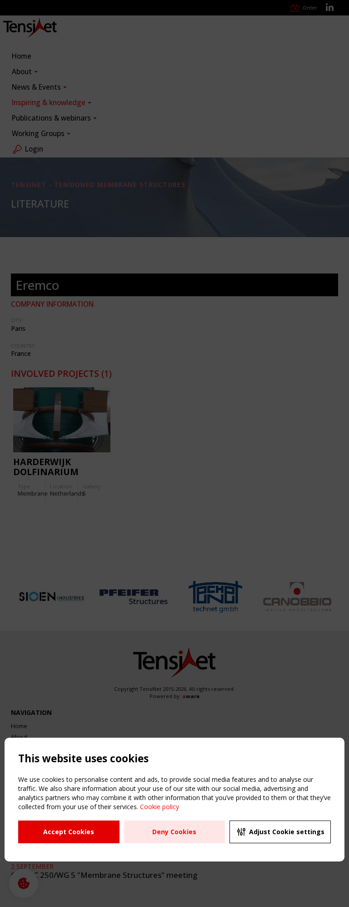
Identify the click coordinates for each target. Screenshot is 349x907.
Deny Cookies (174, 831)
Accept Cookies (68, 831)
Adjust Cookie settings (286, 831)
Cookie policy (159, 806)
